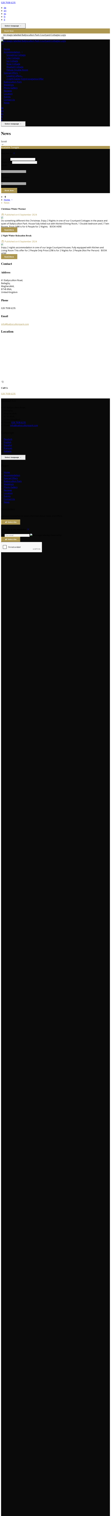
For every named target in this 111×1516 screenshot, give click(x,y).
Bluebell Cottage (14, 66)
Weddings (9, 84)
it (4, 19)
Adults (4, 165)
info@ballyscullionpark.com (15, 324)
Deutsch (8, 439)
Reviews (8, 90)
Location (8, 93)
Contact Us (9, 99)
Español (8, 445)
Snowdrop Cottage (16, 55)
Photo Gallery (11, 87)
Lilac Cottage (13, 58)
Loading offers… (14, 75)
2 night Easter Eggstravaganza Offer (25, 78)
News (6, 102)
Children (5, 177)
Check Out (6, 162)
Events (7, 96)
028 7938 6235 (8, 2)
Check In (5, 159)
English (7, 442)
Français (8, 448)
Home (7, 49)
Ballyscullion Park (13, 81)
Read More (9, 230)
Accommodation (12, 52)
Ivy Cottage (12, 60)
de (5, 7)
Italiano (8, 451)
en (5, 10)
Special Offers (11, 72)
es (5, 13)
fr (5, 16)
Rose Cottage (13, 63)
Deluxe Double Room (17, 69)
